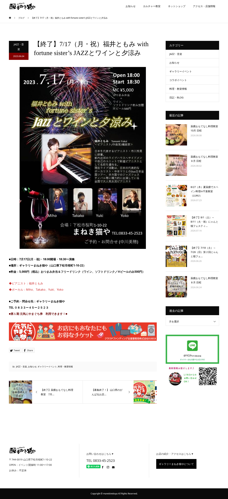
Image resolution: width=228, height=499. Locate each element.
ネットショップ (176, 6)
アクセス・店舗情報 (204, 6)
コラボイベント (178, 80)
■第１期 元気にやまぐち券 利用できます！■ (38, 314)
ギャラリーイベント (47, 366)
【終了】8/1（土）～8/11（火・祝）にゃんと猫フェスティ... (204, 222)
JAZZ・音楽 (19, 47)
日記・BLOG (176, 97)
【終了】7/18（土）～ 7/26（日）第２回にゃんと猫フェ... (204, 252)
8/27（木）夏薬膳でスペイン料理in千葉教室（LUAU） (204, 191)
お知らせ (131, 6)
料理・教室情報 (65, 366)
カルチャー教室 (151, 6)
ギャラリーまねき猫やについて (176, 464)
